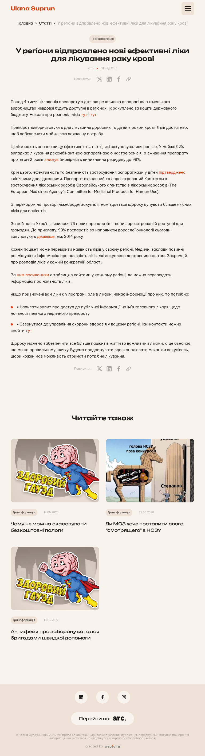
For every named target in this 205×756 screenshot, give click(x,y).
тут (84, 115)
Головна (25, 23)
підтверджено (172, 172)
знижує (51, 160)
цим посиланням (33, 275)
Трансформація (102, 38)
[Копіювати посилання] (128, 79)
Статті (45, 23)
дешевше (45, 237)
